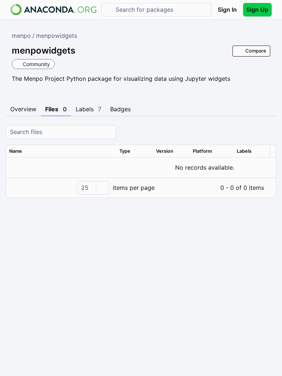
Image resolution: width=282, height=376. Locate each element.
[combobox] (161, 9)
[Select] (102, 187)
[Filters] (269, 132)
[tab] (23, 109)
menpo (21, 35)
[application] (141, 188)
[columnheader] (61, 151)
